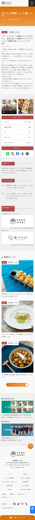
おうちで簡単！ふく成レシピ (10, 481)
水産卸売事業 (9, 485)
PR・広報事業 (25, 485)
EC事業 (9, 489)
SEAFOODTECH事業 (25, 489)
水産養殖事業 (25, 481)
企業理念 (25, 474)
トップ (9, 474)
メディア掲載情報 (9, 478)
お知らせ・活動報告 (25, 478)
